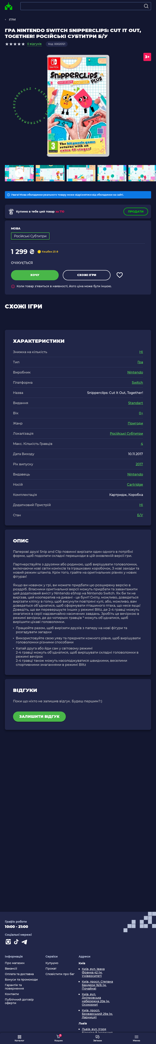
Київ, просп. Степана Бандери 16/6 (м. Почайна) (97, 985)
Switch (137, 383)
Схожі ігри (86, 275)
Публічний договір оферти (19, 1001)
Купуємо (52, 963)
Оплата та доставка (19, 974)
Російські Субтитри (126, 434)
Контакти (12, 994)
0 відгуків (34, 44)
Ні (141, 352)
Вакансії (11, 968)
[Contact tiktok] (17, 943)
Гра (140, 362)
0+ (141, 413)
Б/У (140, 515)
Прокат (51, 968)
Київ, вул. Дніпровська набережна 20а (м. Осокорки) (96, 999)
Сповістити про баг (60, 974)
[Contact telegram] (25, 943)
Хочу (34, 275)
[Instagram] (9, 943)
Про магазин (15, 963)
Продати (136, 211)
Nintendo (135, 372)
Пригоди (135, 423)
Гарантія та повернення (14, 986)
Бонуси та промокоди (21, 979)
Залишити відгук (39, 716)
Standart (135, 403)
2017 (139, 464)
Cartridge (135, 485)
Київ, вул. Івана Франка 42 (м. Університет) (93, 972)
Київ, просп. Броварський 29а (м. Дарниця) (97, 1014)
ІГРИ (12, 19)
